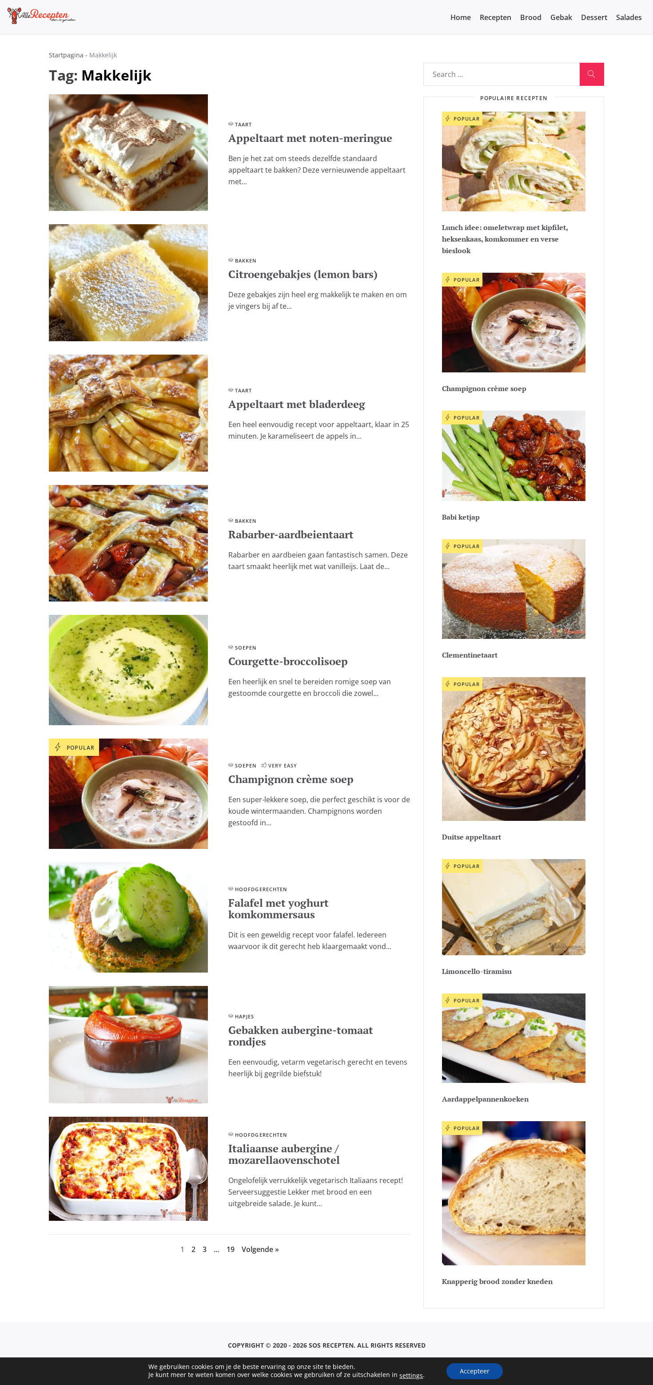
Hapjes (245, 1016)
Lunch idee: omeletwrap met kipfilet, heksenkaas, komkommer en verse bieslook (505, 238)
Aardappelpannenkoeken (485, 1099)
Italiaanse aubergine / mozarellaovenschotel (284, 1154)
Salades (629, 17)
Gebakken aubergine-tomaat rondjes (300, 1036)
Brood (531, 17)
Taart (243, 124)
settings (411, 1376)
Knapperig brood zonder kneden (497, 1281)
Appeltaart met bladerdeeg (296, 404)
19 (231, 1249)
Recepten (495, 17)
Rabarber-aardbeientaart (291, 534)
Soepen (246, 647)
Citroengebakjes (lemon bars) (303, 274)
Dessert (594, 17)
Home (460, 17)
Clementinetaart (470, 655)
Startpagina (66, 55)
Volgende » (260, 1249)
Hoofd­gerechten (261, 889)
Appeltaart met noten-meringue (310, 138)
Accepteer (475, 1371)
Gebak (561, 17)
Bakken (246, 260)
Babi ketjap (461, 517)
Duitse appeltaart (471, 837)
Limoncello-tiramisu (477, 971)
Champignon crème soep (291, 779)
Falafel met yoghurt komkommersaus (278, 908)
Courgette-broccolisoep (288, 661)
